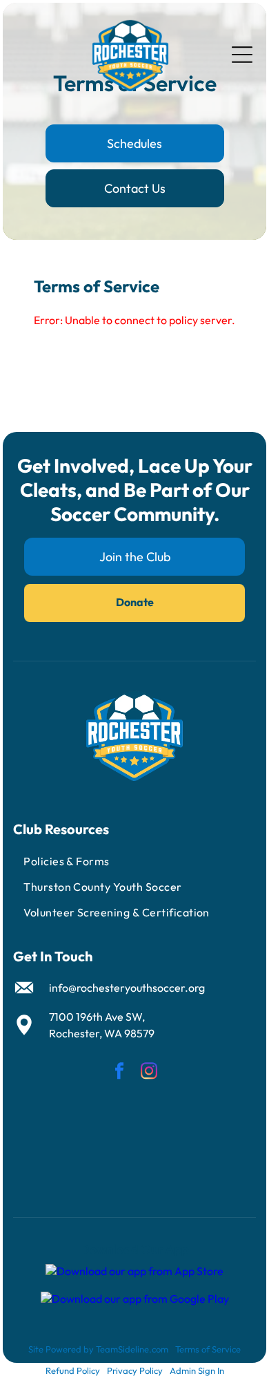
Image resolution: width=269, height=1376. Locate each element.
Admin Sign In (197, 1370)
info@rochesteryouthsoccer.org (127, 988)
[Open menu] (242, 54)
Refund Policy (73, 1370)
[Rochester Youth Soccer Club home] (130, 55)
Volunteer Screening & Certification (116, 912)
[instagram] (149, 1073)
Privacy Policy (135, 1370)
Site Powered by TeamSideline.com (98, 1349)
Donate (135, 602)
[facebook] (119, 1073)
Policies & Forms (66, 861)
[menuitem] (134, 861)
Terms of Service (208, 1349)
